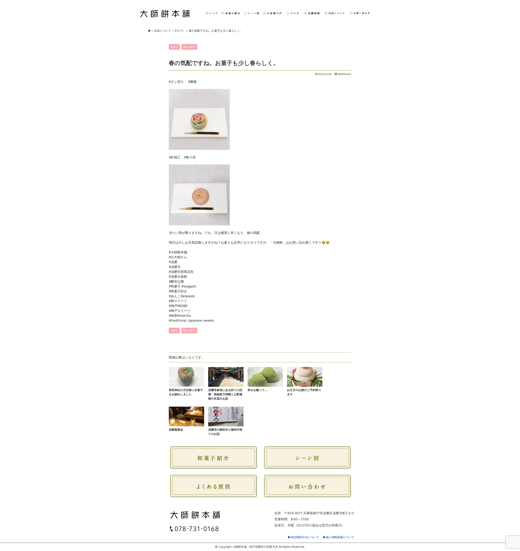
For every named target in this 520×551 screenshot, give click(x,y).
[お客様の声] (273, 13)
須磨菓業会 (176, 429)
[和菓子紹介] (230, 13)
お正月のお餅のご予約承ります (304, 392)
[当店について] (335, 13)
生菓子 (174, 46)
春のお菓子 (189, 46)
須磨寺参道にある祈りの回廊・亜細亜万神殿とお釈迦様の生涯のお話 (225, 394)
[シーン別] (251, 13)
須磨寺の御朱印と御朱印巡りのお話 (225, 431)
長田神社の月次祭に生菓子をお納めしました (186, 392)
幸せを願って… (257, 390)
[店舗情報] (311, 13)
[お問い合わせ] (360, 13)
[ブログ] (293, 13)
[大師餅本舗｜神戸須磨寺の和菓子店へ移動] (149, 30)
